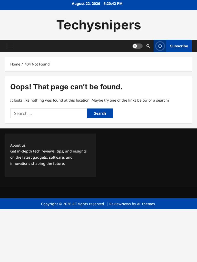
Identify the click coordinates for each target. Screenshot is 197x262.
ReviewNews (120, 203)
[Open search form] (148, 46)
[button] (10, 46)
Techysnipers (98, 24)
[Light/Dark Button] (137, 46)
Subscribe (179, 46)
